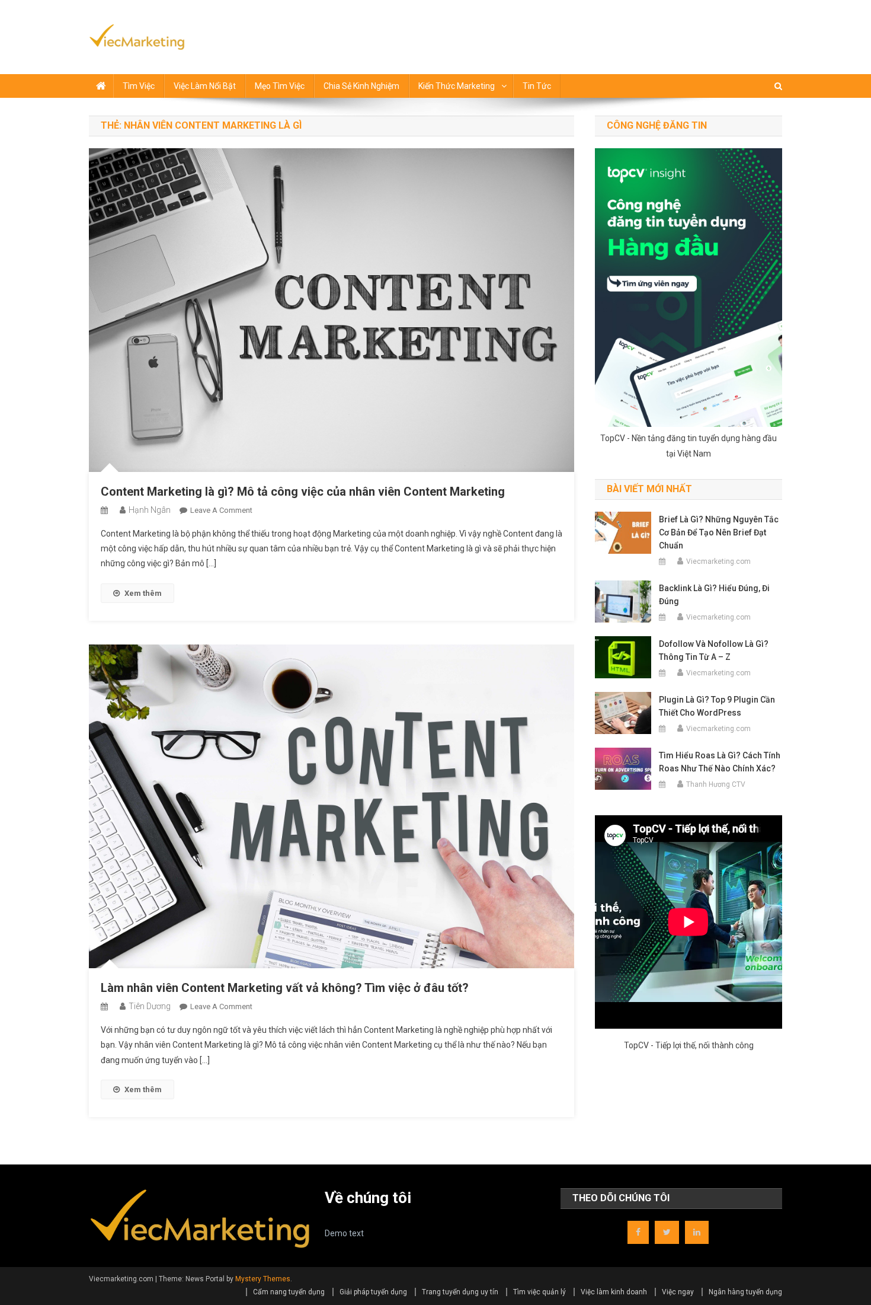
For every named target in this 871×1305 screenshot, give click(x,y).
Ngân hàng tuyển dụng (745, 1292)
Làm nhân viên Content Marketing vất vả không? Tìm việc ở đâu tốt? (285, 988)
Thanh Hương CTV (715, 784)
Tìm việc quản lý (539, 1292)
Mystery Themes (262, 1279)
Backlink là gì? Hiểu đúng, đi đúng (714, 594)
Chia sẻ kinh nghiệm (361, 86)
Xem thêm (143, 593)
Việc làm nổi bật (205, 86)
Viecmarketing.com (718, 561)
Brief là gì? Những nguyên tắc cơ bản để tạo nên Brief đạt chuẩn (719, 532)
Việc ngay (678, 1292)
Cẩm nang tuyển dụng (289, 1292)
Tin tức (537, 86)
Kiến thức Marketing (456, 86)
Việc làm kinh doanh (614, 1292)
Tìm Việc (139, 86)
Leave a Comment (221, 510)
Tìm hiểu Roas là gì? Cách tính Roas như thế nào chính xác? (719, 762)
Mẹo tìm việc (280, 86)
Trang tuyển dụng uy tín (460, 1292)
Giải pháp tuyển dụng (373, 1292)
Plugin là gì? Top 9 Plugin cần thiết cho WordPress (717, 706)
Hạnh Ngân (150, 510)
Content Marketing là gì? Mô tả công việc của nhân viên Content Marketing (303, 491)
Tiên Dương (150, 1006)
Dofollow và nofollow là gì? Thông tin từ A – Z (713, 650)
